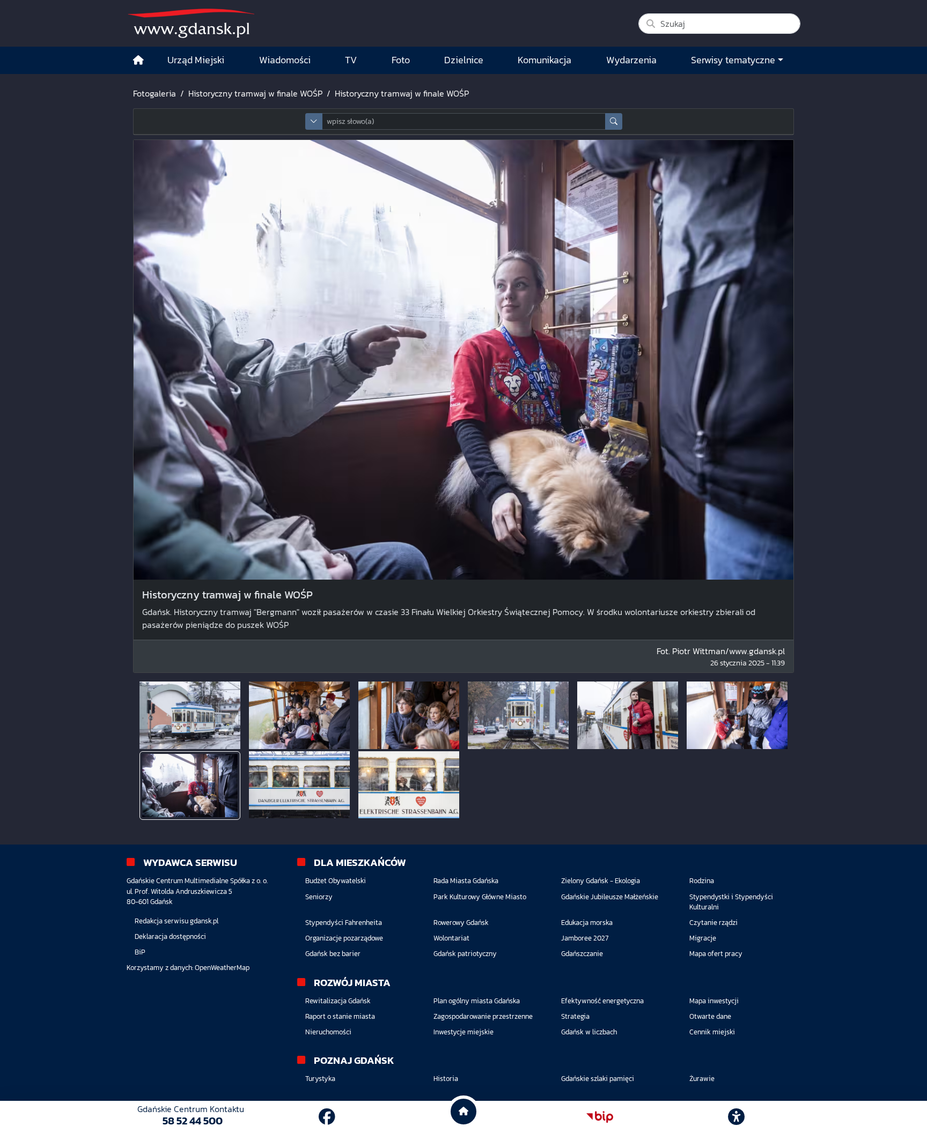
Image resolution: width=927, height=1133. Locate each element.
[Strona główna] (138, 60)
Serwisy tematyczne (733, 60)
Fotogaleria (154, 93)
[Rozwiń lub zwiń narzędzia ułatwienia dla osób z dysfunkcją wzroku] (736, 1117)
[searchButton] (613, 121)
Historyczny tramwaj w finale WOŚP (255, 93)
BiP (140, 952)
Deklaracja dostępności (170, 936)
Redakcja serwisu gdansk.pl (176, 921)
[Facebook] (327, 1117)
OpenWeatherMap (222, 967)
